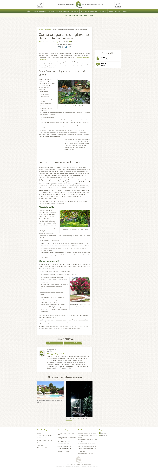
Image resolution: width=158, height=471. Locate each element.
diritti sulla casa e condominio (87, 446)
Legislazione (74, 11)
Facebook (104, 433)
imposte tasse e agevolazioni (87, 448)
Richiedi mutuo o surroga (44, 440)
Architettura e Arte (63, 444)
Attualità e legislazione (64, 446)
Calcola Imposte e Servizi (39, 11)
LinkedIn (104, 435)
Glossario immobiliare (64, 448)
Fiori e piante (48, 29)
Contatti (124, 11)
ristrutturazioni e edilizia (85, 453)
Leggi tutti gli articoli (56, 354)
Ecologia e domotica (64, 441)
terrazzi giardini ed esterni (73, 343)
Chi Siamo (40, 433)
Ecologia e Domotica (114, 11)
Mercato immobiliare (64, 451)
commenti (75, 42)
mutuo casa (81, 451)
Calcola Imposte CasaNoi (44, 435)
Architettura (103, 11)
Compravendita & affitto (62, 11)
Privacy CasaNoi (42, 448)
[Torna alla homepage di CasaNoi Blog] (79, 460)
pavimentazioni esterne (55, 343)
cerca (129, 11)
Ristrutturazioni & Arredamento (89, 11)
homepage (28, 11)
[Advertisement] (79, 21)
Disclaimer (40, 445)
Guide (52, 11)
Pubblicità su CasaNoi (43, 438)
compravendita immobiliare (86, 444)
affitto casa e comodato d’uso (87, 433)
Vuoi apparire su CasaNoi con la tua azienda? (79, 15)
